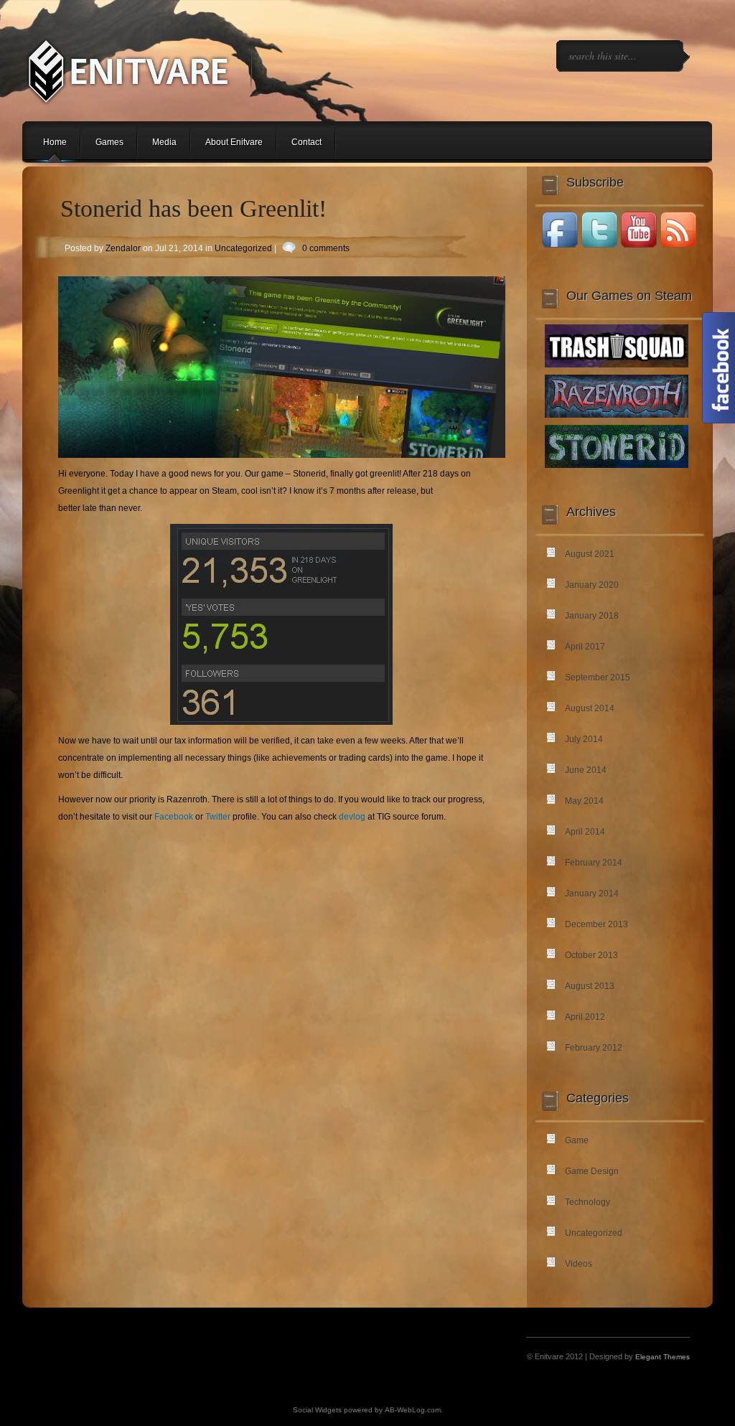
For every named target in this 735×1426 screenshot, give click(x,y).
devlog (352, 817)
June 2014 (586, 770)
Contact (306, 142)
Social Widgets (317, 1410)
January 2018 (592, 616)
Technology (587, 1202)
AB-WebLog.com (413, 1410)
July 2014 (584, 739)
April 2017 (585, 647)
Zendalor (123, 248)
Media (164, 142)
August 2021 (589, 554)
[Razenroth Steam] (616, 415)
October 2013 (591, 955)
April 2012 (585, 1017)
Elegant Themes (662, 1357)
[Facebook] (560, 245)
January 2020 (592, 585)
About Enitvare (234, 142)
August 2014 (589, 708)
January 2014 (592, 893)
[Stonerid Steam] (616, 465)
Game (577, 1140)
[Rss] (678, 245)
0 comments (326, 248)
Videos (578, 1264)
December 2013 (596, 924)
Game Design (592, 1171)
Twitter (217, 817)
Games (109, 142)
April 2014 (585, 832)
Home (55, 142)
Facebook (173, 817)
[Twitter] (599, 245)
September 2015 (597, 677)
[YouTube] (638, 245)
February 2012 (593, 1048)
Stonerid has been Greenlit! (193, 208)
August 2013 (589, 986)
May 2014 (584, 801)
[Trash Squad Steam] (616, 365)
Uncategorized (243, 248)
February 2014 (593, 863)
